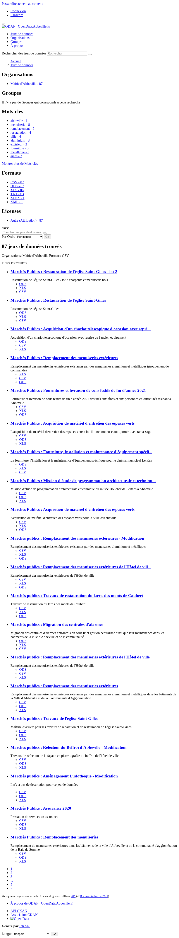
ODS (22, 284)
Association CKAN (24, 915)
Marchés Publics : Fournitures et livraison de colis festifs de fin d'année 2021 (78, 390)
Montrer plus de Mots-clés (20, 163)
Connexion (18, 11)
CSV (22, 292)
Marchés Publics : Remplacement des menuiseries (54, 837)
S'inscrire (16, 15)
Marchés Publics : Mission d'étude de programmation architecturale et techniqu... (83, 480)
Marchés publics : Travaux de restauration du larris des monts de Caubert (76, 595)
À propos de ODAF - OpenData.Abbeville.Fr (42, 903)
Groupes (16, 42)
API (73, 896)
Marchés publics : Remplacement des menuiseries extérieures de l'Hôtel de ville (80, 657)
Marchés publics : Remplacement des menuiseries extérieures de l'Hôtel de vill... (80, 567)
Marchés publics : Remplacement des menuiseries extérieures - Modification (77, 538)
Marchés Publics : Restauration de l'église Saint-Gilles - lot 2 (63, 271)
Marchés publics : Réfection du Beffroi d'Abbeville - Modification (68, 747)
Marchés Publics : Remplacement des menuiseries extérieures (64, 357)
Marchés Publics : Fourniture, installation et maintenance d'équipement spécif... (81, 452)
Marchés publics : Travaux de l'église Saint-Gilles (54, 718)
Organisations (19, 38)
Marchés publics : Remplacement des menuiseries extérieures (64, 686)
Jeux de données (21, 34)
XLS (22, 288)
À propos (16, 45)
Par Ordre (8, 236)
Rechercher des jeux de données (24, 53)
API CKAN (18, 911)
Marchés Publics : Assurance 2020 (40, 808)
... (11, 880)
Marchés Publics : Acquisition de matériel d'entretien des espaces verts (72, 423)
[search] (44, 233)
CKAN (24, 926)
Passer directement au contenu (22, 3)
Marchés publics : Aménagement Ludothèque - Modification (64, 776)
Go (47, 236)
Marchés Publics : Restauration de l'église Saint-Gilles (58, 300)
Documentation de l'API (94, 896)
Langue (7, 934)
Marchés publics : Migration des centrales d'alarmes (56, 624)
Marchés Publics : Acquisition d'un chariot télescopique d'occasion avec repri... (80, 329)
